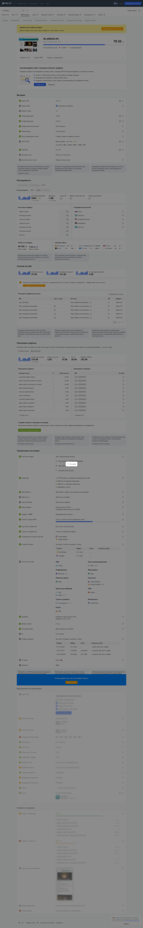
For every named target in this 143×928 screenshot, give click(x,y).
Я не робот (73, 464)
